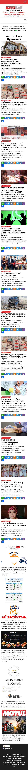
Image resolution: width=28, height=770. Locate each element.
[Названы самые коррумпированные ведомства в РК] (14, 428)
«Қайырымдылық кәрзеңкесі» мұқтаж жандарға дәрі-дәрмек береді (14, 104)
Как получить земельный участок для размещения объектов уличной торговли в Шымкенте (13, 146)
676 (22, 547)
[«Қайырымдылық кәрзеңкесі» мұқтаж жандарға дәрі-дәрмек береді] (14, 91)
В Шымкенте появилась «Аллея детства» (11, 274)
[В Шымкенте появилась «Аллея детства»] (14, 262)
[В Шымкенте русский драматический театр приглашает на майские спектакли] (14, 48)
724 (11, 549)
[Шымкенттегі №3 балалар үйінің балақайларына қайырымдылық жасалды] (14, 471)
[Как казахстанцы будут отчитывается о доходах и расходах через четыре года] (14, 388)
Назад (5, 547)
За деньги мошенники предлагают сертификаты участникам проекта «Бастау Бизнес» (13, 231)
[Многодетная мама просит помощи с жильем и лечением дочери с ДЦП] (14, 177)
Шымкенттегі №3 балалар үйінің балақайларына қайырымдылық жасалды (12, 484)
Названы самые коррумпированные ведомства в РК (9, 442)
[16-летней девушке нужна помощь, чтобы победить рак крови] (14, 512)
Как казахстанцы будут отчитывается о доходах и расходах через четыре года (13, 401)
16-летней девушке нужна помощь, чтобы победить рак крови (13, 525)
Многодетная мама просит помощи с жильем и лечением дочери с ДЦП (12, 190)
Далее (16, 549)
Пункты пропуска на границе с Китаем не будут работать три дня (13, 316)
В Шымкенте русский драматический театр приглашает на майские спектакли (11, 62)
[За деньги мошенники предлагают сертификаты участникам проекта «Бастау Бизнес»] (14, 217)
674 (14, 547)
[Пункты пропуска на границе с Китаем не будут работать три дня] (14, 302)
